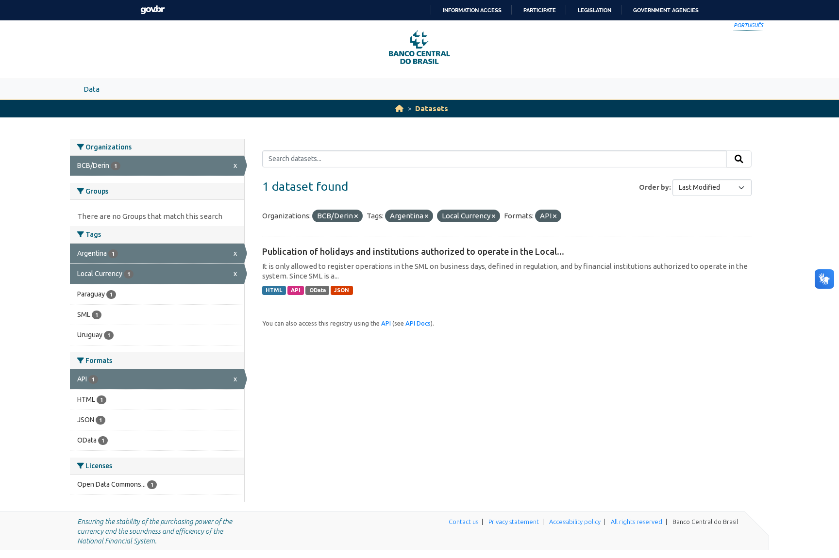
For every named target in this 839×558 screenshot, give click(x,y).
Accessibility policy (575, 521)
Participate (539, 10)
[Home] (399, 108)
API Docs (418, 323)
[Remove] (356, 216)
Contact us (463, 521)
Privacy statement (513, 521)
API (296, 290)
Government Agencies (666, 10)
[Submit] (739, 159)
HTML (274, 290)
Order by (654, 187)
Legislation (594, 10)
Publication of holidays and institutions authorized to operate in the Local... (413, 251)
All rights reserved (636, 521)
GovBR (152, 10)
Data (92, 89)
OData (317, 290)
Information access (472, 10)
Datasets (431, 108)
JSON (341, 290)
